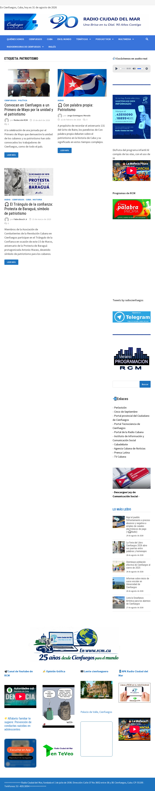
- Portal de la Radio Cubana (128, 432)
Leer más (12, 155)
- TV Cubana (119, 456)
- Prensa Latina (121, 452)
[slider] (122, 68)
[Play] (116, 68)
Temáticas (82, 39)
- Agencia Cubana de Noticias (129, 448)
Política (22, 100)
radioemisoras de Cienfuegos (24, 46)
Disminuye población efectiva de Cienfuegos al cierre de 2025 (138, 565)
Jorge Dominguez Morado (79, 115)
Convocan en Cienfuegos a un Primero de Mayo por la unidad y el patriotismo (28, 109)
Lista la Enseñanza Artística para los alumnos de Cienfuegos (138, 600)
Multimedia (124, 39)
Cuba (50, 39)
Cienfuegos (35, 39)
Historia (37, 199)
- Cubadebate (120, 444)
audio (61, 100)
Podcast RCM (103, 39)
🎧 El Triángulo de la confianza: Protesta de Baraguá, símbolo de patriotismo (28, 209)
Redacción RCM (21, 120)
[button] (131, 209)
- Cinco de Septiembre (125, 411)
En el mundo (64, 39)
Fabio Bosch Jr (20, 219)
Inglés (52, 46)
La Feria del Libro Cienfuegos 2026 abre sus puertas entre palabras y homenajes (136, 547)
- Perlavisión (120, 407)
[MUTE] (134, 68)
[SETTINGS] (146, 68)
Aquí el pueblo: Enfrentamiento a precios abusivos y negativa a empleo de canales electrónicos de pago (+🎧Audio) (138, 524)
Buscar (145, 384)
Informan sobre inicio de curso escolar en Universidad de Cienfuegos (137, 583)
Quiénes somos (15, 39)
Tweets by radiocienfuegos (128, 300)
